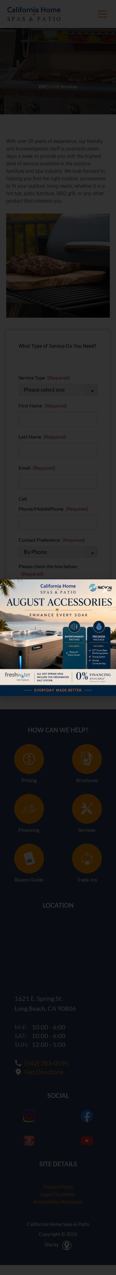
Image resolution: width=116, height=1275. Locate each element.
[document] (58, 637)
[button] (105, 590)
